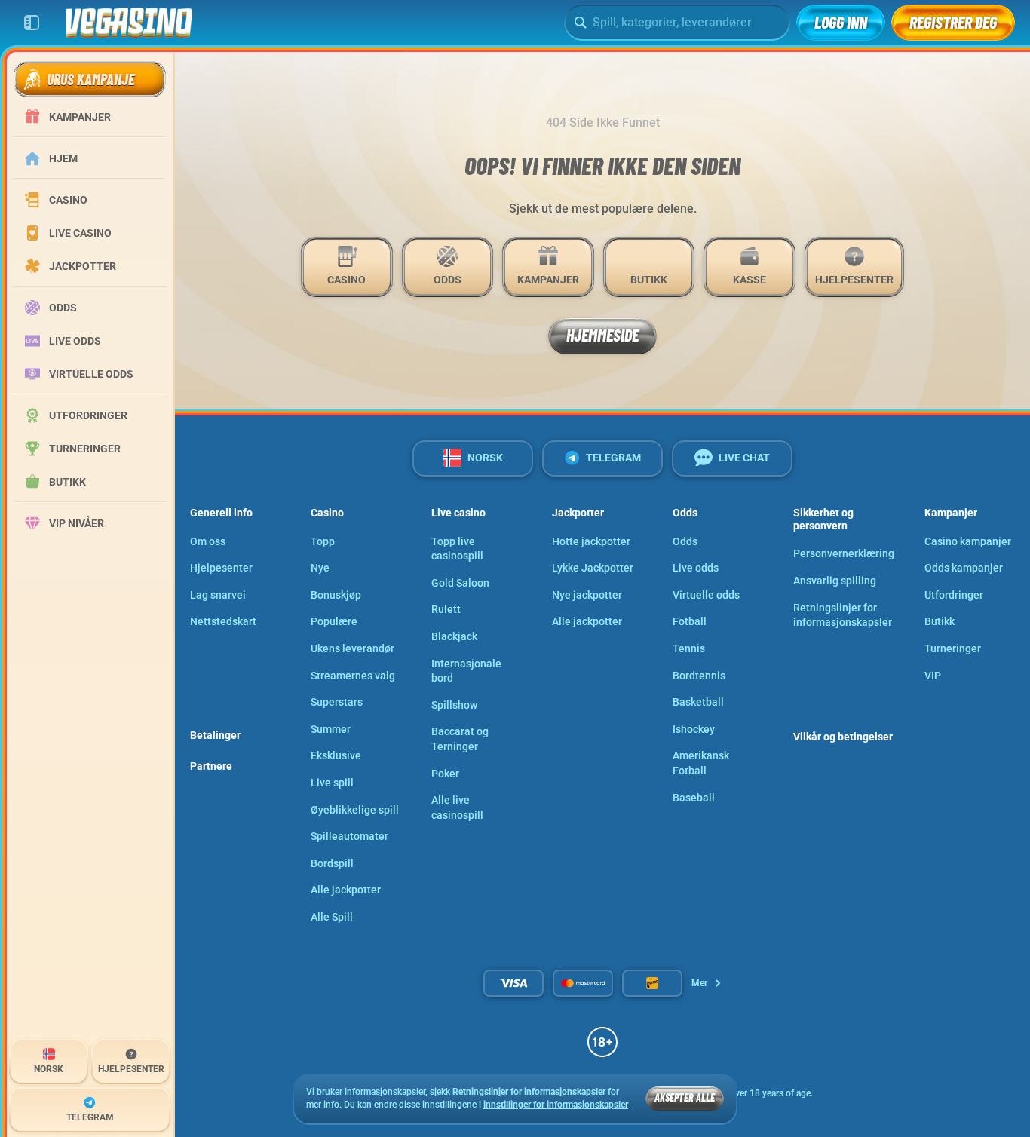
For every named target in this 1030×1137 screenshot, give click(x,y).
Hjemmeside (602, 335)
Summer (331, 729)
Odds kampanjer (963, 568)
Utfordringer (953, 595)
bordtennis (699, 676)
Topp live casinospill (457, 548)
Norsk (485, 458)
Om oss (207, 541)
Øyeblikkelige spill (355, 810)
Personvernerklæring (843, 553)
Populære (334, 621)
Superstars (337, 702)
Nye (320, 568)
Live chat (744, 458)
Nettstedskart (223, 621)
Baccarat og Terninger (460, 738)
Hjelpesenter (221, 568)
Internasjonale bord (466, 671)
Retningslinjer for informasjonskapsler (842, 615)
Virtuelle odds (706, 595)
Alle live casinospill (457, 807)
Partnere (211, 766)
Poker (445, 774)
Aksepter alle (684, 1097)
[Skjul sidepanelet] (31, 22)
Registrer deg (953, 22)
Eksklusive (336, 755)
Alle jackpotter (346, 890)
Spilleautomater (349, 836)
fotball (690, 621)
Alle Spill (332, 917)
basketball (698, 702)
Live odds (696, 568)
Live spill (332, 783)
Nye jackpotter (587, 595)
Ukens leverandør (352, 648)
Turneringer (952, 648)
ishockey (694, 729)
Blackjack (454, 636)
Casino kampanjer (967, 541)
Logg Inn (840, 22)
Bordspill (332, 863)
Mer (699, 983)
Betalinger (215, 735)
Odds (685, 541)
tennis (689, 648)
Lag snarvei (218, 595)
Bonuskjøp (336, 595)
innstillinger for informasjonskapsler (555, 1105)
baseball (694, 798)
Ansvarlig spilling (834, 581)
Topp (323, 541)
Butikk (939, 621)
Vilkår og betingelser (843, 737)
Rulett (446, 609)
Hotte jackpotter (591, 541)
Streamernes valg (353, 676)
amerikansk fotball (701, 763)
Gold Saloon (460, 583)
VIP (932, 676)
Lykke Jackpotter (592, 568)
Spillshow (454, 705)
